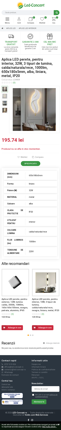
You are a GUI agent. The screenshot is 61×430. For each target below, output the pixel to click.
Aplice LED (11, 28)
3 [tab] (36, 129)
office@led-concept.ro (13, 367)
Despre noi (36, 364)
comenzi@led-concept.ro (15, 370)
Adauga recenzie (52, 343)
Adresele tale (7, 387)
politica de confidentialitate (46, 396)
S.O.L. (42, 378)
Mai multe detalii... (49, 427)
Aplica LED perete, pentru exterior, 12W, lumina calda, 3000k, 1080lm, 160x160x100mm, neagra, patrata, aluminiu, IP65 (15, 305)
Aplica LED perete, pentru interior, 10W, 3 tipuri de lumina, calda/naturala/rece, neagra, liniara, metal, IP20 (45, 305)
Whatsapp (8, 372)
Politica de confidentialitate (43, 370)
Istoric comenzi (8, 390)
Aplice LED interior (27, 28)
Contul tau (6, 384)
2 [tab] (33, 129)
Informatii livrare (39, 367)
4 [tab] (39, 129)
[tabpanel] (34, 109)
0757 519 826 (10, 364)
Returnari (36, 375)
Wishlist (23, 157)
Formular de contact (10, 375)
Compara (39, 157)
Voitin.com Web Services (36, 415)
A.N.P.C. (35, 378)
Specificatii (30, 163)
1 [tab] (30, 129)
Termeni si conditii (40, 372)
